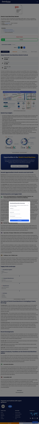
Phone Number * (12, 216)
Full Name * (12, 208)
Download (19, 220)
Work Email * (12, 212)
